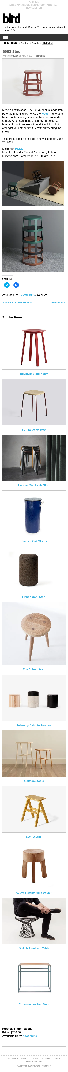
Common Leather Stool (34, 1004)
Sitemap (14, 5)
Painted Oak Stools (34, 541)
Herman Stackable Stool (34, 485)
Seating (25, 43)
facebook (34, 1066)
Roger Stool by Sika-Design (34, 892)
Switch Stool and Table (34, 948)
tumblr (46, 1066)
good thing (28, 294)
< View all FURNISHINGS (17, 302)
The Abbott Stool (34, 669)
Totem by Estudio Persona (34, 725)
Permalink (40, 56)
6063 (45, 113)
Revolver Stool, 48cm (34, 373)
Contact (45, 5)
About (25, 5)
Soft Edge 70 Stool (34, 429)
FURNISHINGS (10, 43)
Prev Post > (58, 302)
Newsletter (34, 8)
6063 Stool (47, 43)
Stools (35, 43)
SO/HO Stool (34, 836)
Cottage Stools (34, 781)
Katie (15, 56)
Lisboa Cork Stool (34, 597)
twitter (22, 1066)
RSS (55, 5)
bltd (11, 18)
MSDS (19, 148)
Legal (35, 5)
